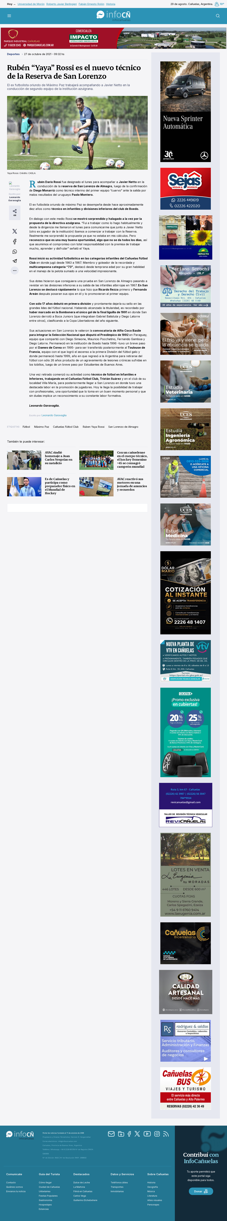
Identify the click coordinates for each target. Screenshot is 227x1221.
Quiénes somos (14, 1187)
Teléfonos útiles (119, 1182)
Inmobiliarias (117, 1191)
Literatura (152, 1195)
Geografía (152, 1187)
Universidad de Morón (31, 4)
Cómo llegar (45, 1182)
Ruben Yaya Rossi (93, 426)
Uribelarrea (44, 1191)
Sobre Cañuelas (158, 1174)
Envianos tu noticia (16, 1191)
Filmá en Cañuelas (82, 1191)
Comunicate (14, 1174)
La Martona (79, 1187)
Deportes (13, 54)
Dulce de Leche (81, 1182)
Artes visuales (154, 1200)
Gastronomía (45, 1200)
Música (151, 1191)
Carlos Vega (79, 1195)
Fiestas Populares (48, 1195)
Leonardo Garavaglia (54, 415)
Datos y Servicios (122, 1174)
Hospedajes (45, 1204)
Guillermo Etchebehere (85, 1200)
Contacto (11, 1182)
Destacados (81, 1174)
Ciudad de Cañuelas (49, 1187)
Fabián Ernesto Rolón (91, 4)
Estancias (44, 1209)
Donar (198, 1191)
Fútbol (26, 426)
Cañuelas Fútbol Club (66, 426)
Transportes (117, 1187)
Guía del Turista (49, 1174)
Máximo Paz (41, 426)
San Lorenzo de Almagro (123, 426)
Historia (110, 4)
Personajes (153, 1204)
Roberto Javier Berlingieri (61, 4)
